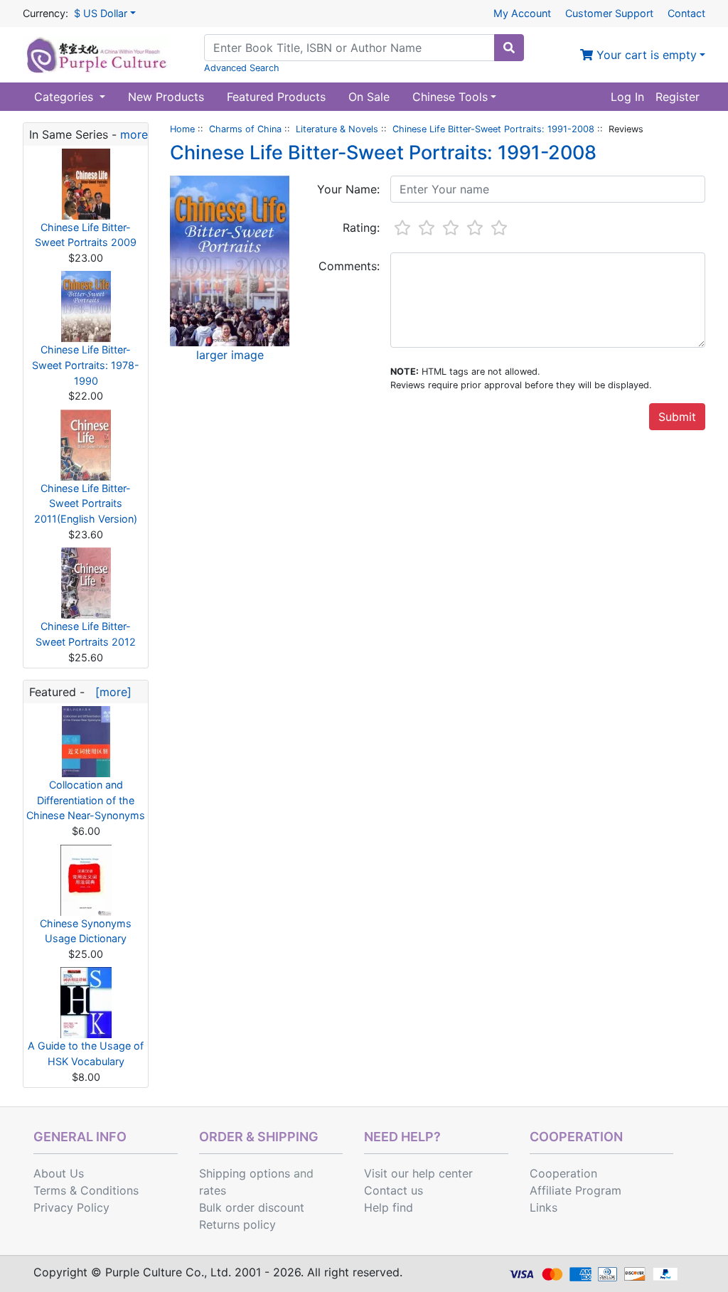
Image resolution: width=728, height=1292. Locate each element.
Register (677, 97)
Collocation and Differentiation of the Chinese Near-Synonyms (85, 800)
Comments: (349, 266)
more (134, 134)
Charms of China (245, 129)
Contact (686, 13)
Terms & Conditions (86, 1190)
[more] (110, 692)
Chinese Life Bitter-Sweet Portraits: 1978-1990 (85, 364)
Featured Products (276, 97)
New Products (166, 97)
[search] (509, 47)
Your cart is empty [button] (645, 55)
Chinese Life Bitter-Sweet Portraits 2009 (85, 235)
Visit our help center (418, 1173)
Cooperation (563, 1173)
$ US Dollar (100, 13)
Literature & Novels (337, 129)
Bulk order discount (251, 1207)
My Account (522, 13)
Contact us (393, 1190)
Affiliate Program (575, 1190)
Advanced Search (241, 68)
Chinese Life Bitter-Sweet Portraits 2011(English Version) (85, 503)
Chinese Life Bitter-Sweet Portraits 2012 (86, 634)
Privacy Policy (71, 1207)
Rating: (361, 227)
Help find (388, 1207)
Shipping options (244, 1173)
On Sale (369, 97)
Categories (65, 97)
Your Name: (348, 189)
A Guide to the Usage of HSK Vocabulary (86, 1053)
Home (182, 129)
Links (543, 1207)
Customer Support (609, 13)
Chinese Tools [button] (450, 97)
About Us (58, 1173)
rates (212, 1190)
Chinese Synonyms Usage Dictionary (86, 931)
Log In (627, 97)
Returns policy (237, 1224)
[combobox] (349, 47)
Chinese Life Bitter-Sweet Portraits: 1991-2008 (493, 129)
